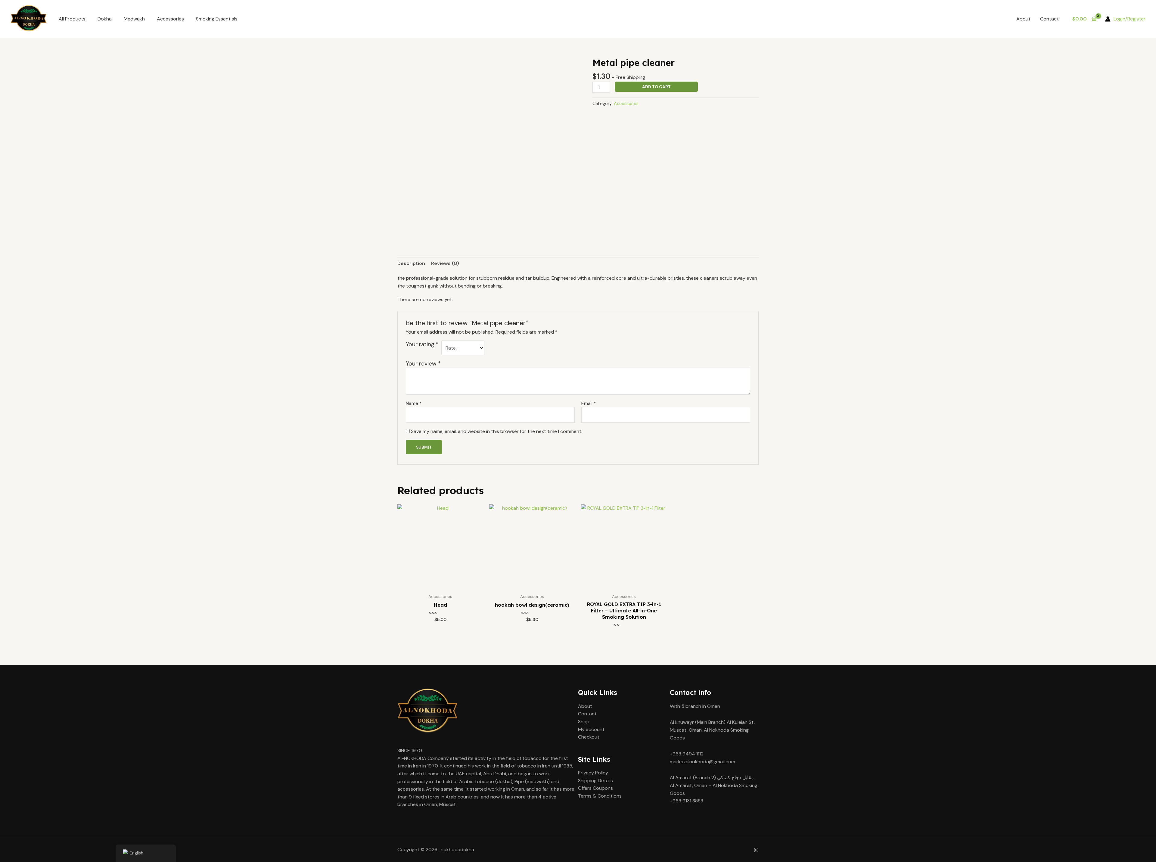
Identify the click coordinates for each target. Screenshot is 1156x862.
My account (591, 729)
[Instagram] (756, 850)
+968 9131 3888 (686, 801)
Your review (423, 363)
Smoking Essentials (217, 19)
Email (588, 403)
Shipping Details (595, 780)
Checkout (588, 737)
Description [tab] (411, 263)
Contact (1049, 19)
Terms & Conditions (600, 796)
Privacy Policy (593, 773)
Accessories (170, 19)
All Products (72, 19)
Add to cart (656, 86)
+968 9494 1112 (687, 754)
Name (414, 403)
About (1023, 19)
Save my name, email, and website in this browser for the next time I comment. (496, 431)
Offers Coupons (595, 788)
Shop (583, 721)
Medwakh (134, 19)
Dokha (105, 19)
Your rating (422, 344)
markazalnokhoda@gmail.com (702, 761)
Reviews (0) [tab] (445, 263)
